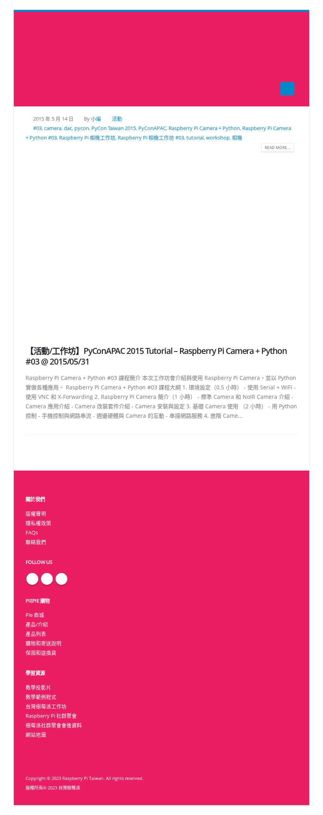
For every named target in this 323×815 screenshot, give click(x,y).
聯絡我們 (36, 542)
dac (68, 128)
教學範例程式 (41, 697)
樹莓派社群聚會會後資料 (54, 725)
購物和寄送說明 (43, 643)
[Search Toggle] (161, 59)
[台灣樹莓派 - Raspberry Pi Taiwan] (41, 59)
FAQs (32, 532)
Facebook (32, 579)
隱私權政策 (38, 523)
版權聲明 (36, 513)
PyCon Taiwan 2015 (113, 128)
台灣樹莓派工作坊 (46, 706)
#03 (37, 128)
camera (52, 128)
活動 (117, 118)
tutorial (195, 137)
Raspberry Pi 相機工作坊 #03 (151, 137)
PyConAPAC (152, 128)
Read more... (278, 147)
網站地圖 (36, 734)
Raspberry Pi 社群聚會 (51, 716)
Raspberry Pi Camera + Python (204, 128)
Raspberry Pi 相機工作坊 (87, 137)
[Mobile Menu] (287, 88)
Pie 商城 (35, 615)
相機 (237, 137)
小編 (96, 118)
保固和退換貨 (41, 652)
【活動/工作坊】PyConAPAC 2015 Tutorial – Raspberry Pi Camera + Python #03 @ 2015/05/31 (156, 356)
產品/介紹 (37, 624)
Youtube (61, 579)
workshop (218, 137)
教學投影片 (38, 687)
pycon (81, 128)
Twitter (47, 579)
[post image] (161, 243)
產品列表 (36, 634)
